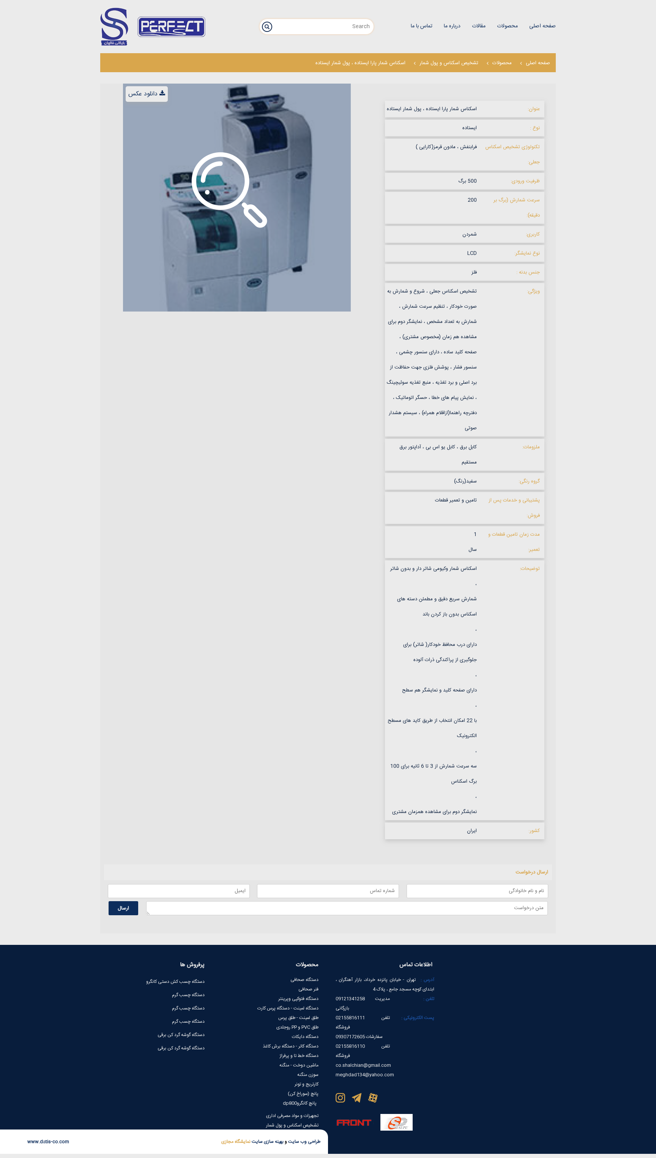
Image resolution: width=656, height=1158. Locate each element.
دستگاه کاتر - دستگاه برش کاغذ (291, 1046)
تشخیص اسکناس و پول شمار (448, 63)
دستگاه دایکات (305, 1037)
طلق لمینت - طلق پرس (298, 1018)
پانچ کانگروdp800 (300, 1103)
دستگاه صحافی (304, 980)
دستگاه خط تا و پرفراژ (299, 1056)
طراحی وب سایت (303, 1141)
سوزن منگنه (308, 1075)
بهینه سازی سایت (267, 1141)
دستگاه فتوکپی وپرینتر (298, 999)
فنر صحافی (308, 989)
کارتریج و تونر (307, 1084)
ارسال (123, 908)
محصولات (502, 63)
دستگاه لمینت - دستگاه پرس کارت (288, 1008)
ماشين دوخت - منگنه (299, 1065)
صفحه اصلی (538, 63)
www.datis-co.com (48, 1141)
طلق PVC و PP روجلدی (297, 1027)
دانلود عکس (143, 94)
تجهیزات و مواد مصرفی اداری (292, 1116)
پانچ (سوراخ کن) (303, 1094)
